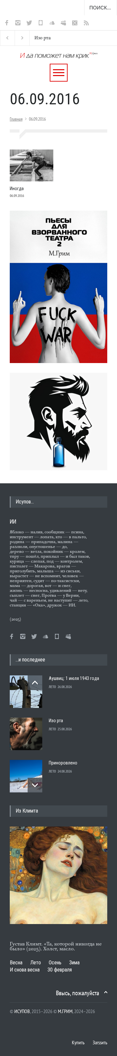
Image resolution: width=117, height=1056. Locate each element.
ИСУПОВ (22, 1011)
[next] (35, 785)
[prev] (35, 682)
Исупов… (25, 502)
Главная (16, 119)
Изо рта (42, 38)
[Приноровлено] (26, 776)
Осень (55, 962)
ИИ (13, 521)
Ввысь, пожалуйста (77, 993)
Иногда (17, 188)
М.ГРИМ (65, 1011)
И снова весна (25, 970)
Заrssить (100, 1042)
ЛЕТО (52, 686)
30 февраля (59, 970)
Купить (78, 1042)
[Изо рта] (26, 734)
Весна (16, 962)
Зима (74, 962)
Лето (35, 962)
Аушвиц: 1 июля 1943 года (74, 678)
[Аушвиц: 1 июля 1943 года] (26, 691)
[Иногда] (31, 165)
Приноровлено (63, 762)
